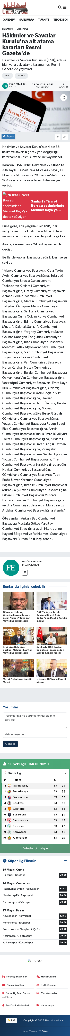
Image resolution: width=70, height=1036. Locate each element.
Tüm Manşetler (48, 993)
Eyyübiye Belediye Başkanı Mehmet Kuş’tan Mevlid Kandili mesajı (17, 650)
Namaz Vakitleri (15, 985)
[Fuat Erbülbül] (11, 567)
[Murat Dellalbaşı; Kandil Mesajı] (18, 668)
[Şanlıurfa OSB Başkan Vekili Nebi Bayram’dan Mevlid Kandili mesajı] (52, 635)
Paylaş (10, 136)
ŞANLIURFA (26, 19)
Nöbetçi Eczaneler (16, 976)
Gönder (10, 743)
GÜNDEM (9, 19)
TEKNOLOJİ (60, 19)
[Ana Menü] (64, 7)
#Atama (21, 76)
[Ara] (60, 7)
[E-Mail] (25, 573)
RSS (13, 1020)
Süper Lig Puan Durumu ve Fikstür (16, 995)
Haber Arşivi (47, 1005)
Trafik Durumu (48, 985)
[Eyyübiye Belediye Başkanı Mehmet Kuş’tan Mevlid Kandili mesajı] (18, 635)
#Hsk (7, 76)
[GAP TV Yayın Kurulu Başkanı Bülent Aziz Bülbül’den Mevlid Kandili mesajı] (52, 601)
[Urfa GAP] (15, 8)
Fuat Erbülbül (30, 565)
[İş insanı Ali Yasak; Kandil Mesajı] (52, 668)
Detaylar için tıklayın (35, 848)
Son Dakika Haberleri (17, 1005)
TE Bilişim (43, 1031)
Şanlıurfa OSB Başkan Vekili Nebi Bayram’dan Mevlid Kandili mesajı (50, 650)
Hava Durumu (48, 976)
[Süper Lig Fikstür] (65, 861)
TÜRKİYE (43, 19)
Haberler (7, 29)
